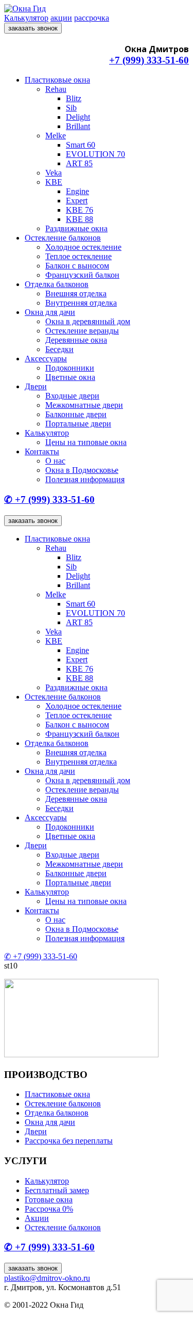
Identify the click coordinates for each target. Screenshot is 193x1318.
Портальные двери (78, 423)
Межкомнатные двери (84, 405)
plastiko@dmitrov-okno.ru (47, 1278)
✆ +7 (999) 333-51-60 (49, 499)
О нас (55, 460)
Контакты (42, 451)
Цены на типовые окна (86, 442)
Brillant (78, 126)
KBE (53, 182)
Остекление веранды (82, 330)
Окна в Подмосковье (81, 470)
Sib (71, 107)
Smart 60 (80, 144)
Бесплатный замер (57, 1190)
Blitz (73, 98)
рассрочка (91, 17)
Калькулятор (26, 17)
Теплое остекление (78, 256)
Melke (55, 135)
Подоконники (69, 367)
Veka (53, 172)
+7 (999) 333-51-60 (149, 60)
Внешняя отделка (76, 293)
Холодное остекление (83, 247)
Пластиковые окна (57, 79)
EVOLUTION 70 (95, 154)
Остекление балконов (63, 237)
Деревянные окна (76, 340)
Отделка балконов (57, 284)
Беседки (59, 349)
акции (61, 17)
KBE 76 (79, 209)
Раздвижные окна (76, 228)
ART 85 (79, 163)
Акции (37, 1218)
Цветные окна (70, 377)
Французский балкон (82, 275)
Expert (76, 200)
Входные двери (72, 395)
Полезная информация (85, 479)
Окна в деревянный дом (87, 321)
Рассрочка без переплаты (69, 1140)
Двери (36, 386)
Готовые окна (49, 1199)
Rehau (55, 89)
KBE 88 (79, 219)
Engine (77, 191)
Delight (78, 117)
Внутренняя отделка (81, 302)
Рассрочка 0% (49, 1208)
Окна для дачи (50, 312)
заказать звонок (33, 28)
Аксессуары (46, 358)
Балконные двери (76, 414)
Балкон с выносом (77, 265)
